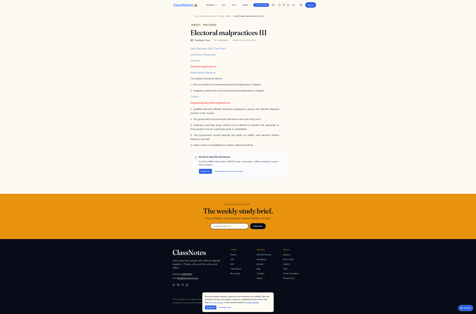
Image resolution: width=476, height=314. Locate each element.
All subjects (261, 259)
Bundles (260, 264)
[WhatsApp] (187, 285)
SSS (234, 5)
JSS (223, 5)
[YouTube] (182, 285)
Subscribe (257, 226)
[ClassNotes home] (186, 5)
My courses (235, 273)
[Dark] (288, 5)
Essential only (225, 307)
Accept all (210, 307)
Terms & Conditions (291, 273)
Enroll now (205, 171)
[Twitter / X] (174, 285)
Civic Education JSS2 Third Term (212, 16)
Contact (286, 264)
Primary (210, 5)
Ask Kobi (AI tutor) (264, 255)
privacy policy (217, 302)
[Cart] (301, 5)
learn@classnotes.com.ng (187, 278)
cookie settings (252, 302)
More (245, 5)
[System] (284, 5)
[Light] (280, 5)
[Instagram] (178, 285)
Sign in (311, 5)
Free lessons (235, 269)
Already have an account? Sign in (229, 171)
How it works (288, 259)
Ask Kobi (262, 5)
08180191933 (186, 274)
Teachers (261, 273)
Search (260, 278)
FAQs (285, 269)
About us (286, 255)
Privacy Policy (289, 278)
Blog (258, 269)
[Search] (273, 5)
